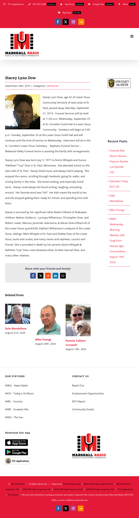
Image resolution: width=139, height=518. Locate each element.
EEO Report (78, 401)
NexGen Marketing (72, 483)
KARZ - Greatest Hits (16, 409)
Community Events (83, 409)
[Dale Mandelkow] (17, 314)
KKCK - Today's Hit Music (19, 393)
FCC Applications (125, 489)
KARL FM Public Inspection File (37, 489)
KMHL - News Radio (16, 385)
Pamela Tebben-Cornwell (73, 320)
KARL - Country (14, 401)
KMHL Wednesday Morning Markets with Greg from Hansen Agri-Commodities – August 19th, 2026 (118, 240)
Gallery (22, 314)
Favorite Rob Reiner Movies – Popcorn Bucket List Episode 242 (119, 161)
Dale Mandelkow (13, 314)
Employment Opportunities (88, 393)
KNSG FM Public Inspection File (68, 489)
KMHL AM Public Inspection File (98, 483)
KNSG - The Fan (14, 417)
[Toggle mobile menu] (132, 36)
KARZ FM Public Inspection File (100, 489)
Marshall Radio (18, 483)
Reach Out (78, 385)
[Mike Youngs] (47, 319)
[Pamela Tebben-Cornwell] (78, 320)
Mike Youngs (43, 319)
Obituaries (53, 85)
